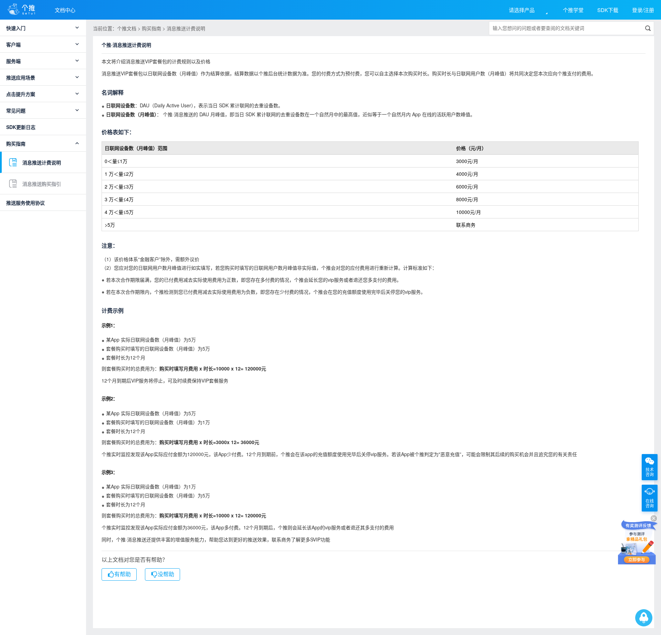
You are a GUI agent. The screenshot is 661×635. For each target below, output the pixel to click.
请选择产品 (522, 9)
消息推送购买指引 (41, 183)
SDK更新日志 (20, 126)
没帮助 (166, 574)
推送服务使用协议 (25, 202)
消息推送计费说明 (41, 162)
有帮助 (122, 574)
